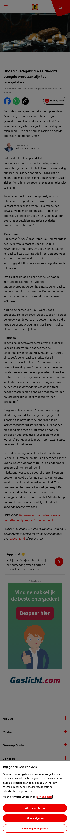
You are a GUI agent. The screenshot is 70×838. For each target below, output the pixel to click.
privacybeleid (44, 796)
